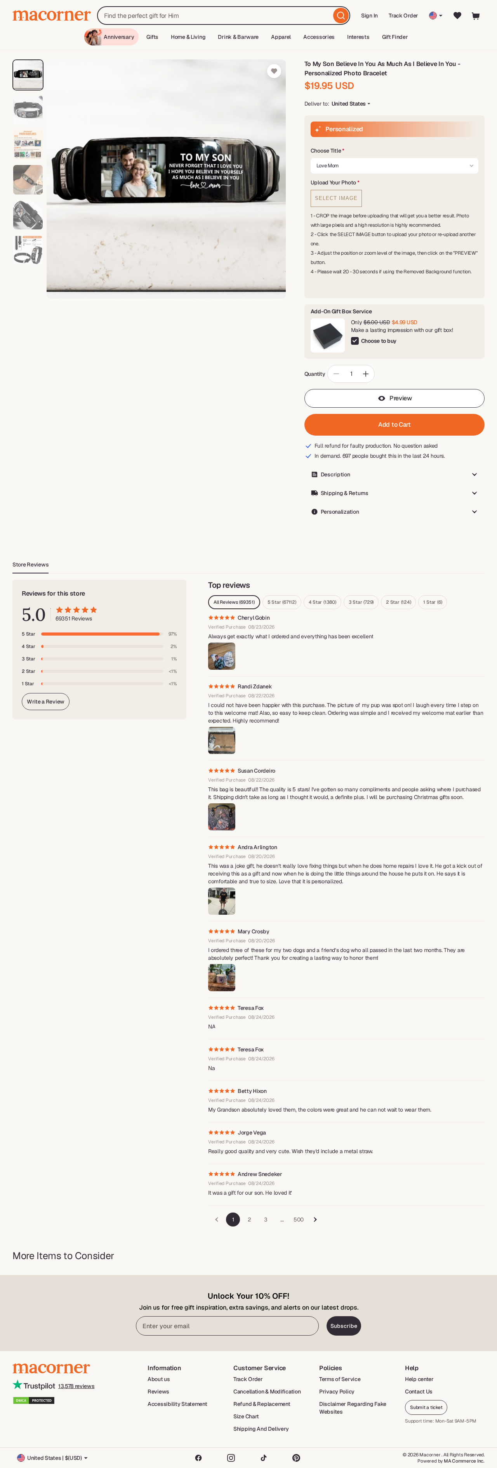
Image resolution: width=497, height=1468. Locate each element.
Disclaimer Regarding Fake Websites (352, 1407)
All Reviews (234, 602)
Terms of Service (340, 1379)
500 (299, 1219)
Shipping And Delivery (261, 1428)
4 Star (322, 602)
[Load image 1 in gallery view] (28, 75)
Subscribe (343, 1325)
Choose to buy (378, 340)
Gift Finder (395, 36)
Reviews (158, 1391)
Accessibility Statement (177, 1403)
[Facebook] (198, 1457)
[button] (394, 151)
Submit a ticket (426, 1407)
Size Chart (246, 1416)
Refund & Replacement (261, 1403)
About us (159, 1379)
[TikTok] (263, 1457)
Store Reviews (30, 564)
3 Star (361, 602)
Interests (358, 36)
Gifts (152, 36)
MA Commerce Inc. (464, 1461)
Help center (419, 1379)
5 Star (282, 602)
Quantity (314, 373)
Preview (400, 398)
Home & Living (188, 36)
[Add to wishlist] (274, 71)
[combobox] (223, 15)
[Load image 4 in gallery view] (28, 180)
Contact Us (419, 1391)
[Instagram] (231, 1457)
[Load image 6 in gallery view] (28, 249)
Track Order (403, 15)
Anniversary (119, 36)
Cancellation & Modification (267, 1391)
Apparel (281, 36)
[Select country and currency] (435, 15)
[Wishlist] (457, 15)
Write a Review (45, 701)
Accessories (319, 36)
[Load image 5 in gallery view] (28, 214)
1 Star (432, 602)
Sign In (370, 18)
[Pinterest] (296, 1457)
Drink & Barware (238, 36)
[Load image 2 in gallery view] (28, 110)
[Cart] (476, 15)
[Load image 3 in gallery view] (28, 145)
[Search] (341, 15)
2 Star (398, 602)
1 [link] (233, 1219)
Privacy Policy (337, 1391)
